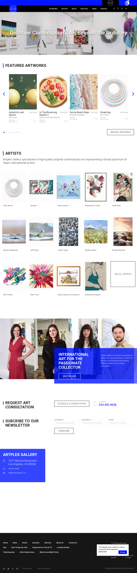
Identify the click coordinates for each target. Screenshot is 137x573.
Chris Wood (104, 115)
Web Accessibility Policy (49, 552)
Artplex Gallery (116, 568)
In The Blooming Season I (48, 113)
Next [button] (131, 35)
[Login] (114, 8)
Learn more (103, 551)
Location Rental (63, 547)
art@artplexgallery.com (17, 473)
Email (111, 420)
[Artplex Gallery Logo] (110, 5)
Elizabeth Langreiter (77, 115)
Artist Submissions (27, 552)
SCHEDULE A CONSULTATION (72, 403)
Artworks (53, 9)
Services (84, 9)
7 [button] (19, 132)
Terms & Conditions (43, 568)
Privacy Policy (27, 568)
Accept (122, 552)
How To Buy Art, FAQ (19, 547)
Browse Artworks (121, 132)
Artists (64, 9)
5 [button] (14, 132)
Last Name (86, 420)
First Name (59, 420)
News (94, 9)
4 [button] (11, 132)
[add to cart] (36, 121)
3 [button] (9, 132)
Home (5, 543)
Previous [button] (6, 35)
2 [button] (6, 132)
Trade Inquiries (9, 552)
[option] (68, 33)
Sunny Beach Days (79, 112)
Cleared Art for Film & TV (42, 547)
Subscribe (63, 431)
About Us (59, 543)
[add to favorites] (34, 121)
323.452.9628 (13, 469)
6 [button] (16, 132)
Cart (4, 547)
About (74, 9)
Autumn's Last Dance (16, 113)
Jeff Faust (13, 117)
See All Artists (123, 274)
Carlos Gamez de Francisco (49, 117)
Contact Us (72, 543)
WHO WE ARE (69, 376)
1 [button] (3, 132)
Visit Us (68, 46)
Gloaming (105, 112)
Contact (103, 9)
